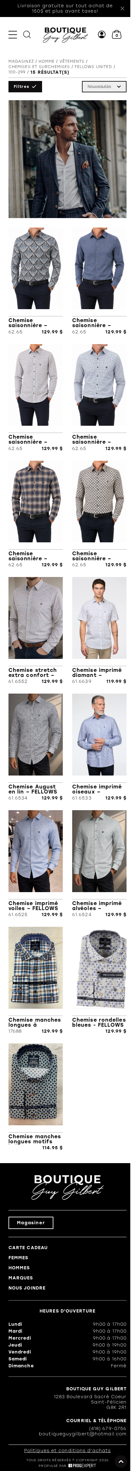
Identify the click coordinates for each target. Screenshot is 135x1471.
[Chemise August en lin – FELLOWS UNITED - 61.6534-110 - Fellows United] (35, 747)
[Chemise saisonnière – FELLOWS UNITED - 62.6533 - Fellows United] (99, 281)
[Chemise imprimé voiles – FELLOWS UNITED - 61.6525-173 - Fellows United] (35, 863)
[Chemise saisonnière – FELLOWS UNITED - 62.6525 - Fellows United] (35, 514)
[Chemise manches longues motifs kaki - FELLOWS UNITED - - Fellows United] (35, 1097)
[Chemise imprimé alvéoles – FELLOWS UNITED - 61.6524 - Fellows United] (99, 863)
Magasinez (21, 61)
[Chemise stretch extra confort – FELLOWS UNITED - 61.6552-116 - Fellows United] (35, 630)
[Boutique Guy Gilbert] (65, 34)
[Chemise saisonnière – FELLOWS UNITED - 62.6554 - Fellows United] (35, 281)
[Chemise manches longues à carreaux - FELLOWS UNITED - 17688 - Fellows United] (35, 980)
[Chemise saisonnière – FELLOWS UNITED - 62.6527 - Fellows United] (99, 397)
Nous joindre (27, 1288)
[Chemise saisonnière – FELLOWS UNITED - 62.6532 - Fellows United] (35, 397)
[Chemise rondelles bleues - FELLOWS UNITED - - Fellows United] (99, 980)
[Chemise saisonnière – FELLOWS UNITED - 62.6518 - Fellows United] (99, 514)
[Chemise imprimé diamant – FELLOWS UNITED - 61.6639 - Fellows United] (99, 630)
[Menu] (12, 34)
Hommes (19, 1268)
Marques (20, 1278)
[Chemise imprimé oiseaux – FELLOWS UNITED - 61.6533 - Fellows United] (99, 747)
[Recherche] (27, 34)
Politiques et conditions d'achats (67, 1450)
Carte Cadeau (28, 1247)
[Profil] (102, 34)
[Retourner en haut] (121, 1461)
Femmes (18, 1257)
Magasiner (31, 1223)
